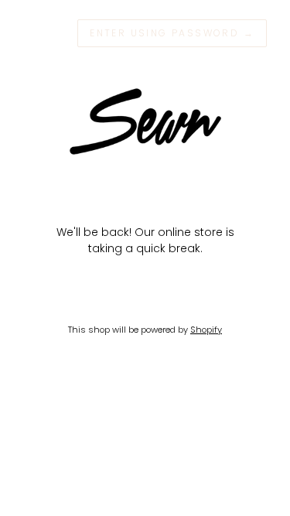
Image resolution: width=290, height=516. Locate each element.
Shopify (206, 329)
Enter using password (172, 32)
